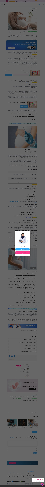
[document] (22, 243)
